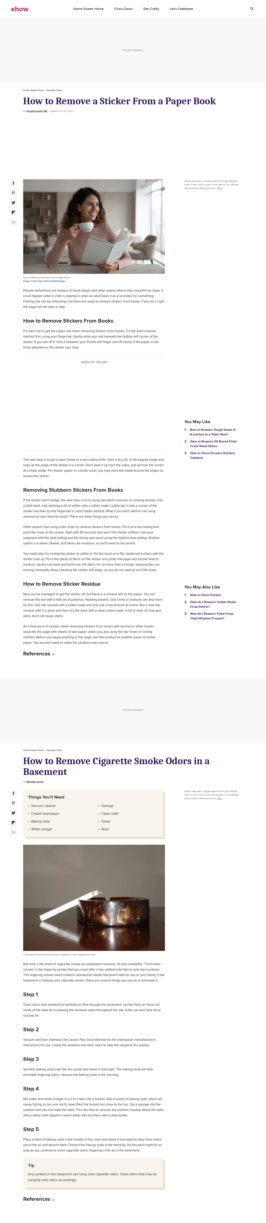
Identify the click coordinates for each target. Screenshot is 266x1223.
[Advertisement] (133, 146)
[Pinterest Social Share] (13, 193)
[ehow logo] (20, 8)
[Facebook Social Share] (13, 183)
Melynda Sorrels (35, 781)
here (219, 188)
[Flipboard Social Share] (13, 212)
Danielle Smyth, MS (36, 111)
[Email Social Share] (13, 222)
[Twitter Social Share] (13, 203)
